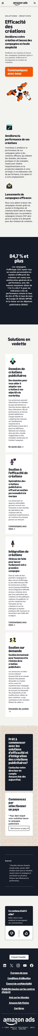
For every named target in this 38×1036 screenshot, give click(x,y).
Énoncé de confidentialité (19, 983)
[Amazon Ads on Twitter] (11, 966)
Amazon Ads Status (19, 1002)
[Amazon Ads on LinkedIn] (4, 966)
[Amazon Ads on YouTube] (25, 966)
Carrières (19, 1008)
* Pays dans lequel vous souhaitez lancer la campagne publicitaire (19, 820)
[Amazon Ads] (18, 3)
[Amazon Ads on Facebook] (31, 966)
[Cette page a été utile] (26, 933)
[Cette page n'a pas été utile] (11, 933)
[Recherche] (35, 3)
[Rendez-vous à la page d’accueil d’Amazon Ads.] (19, 1021)
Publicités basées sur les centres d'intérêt (18, 991)
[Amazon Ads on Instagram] (18, 966)
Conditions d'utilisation (19, 978)
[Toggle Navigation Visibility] (2, 3)
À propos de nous (19, 972)
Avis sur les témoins (19, 997)
